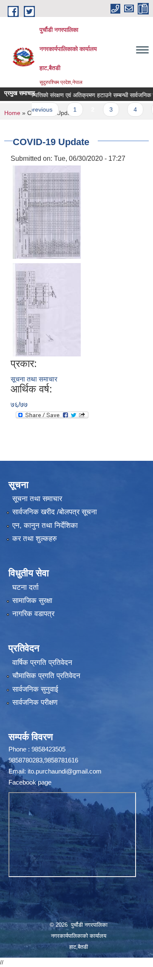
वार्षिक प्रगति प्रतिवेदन (42, 663)
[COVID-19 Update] (47, 211)
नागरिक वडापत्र (33, 614)
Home (12, 112)
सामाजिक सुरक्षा (32, 601)
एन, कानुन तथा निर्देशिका (45, 525)
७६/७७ (19, 404)
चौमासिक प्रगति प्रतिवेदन (46, 676)
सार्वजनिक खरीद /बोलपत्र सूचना (54, 512)
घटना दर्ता (25, 587)
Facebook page (29, 782)
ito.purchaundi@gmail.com (65, 771)
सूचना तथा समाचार (34, 379)
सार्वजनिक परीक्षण (34, 702)
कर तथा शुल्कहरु (34, 539)
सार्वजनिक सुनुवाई (35, 689)
